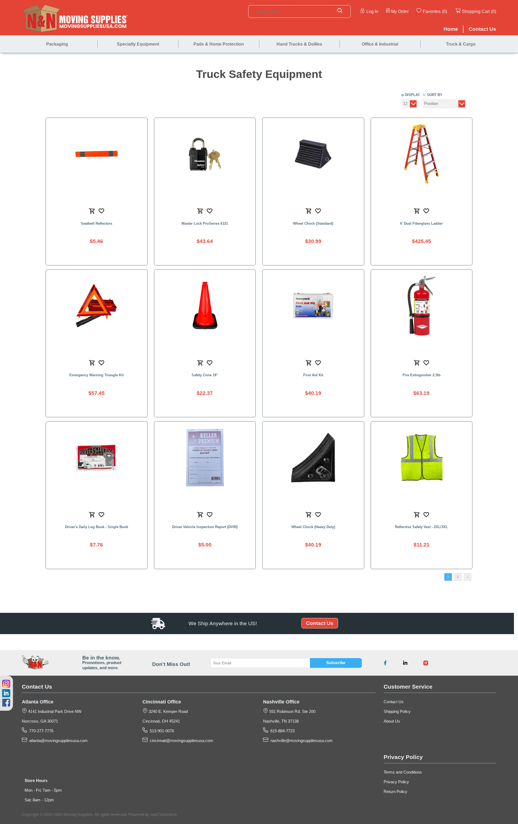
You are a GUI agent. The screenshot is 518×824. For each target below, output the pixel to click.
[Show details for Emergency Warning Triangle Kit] (96, 306)
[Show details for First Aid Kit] (313, 306)
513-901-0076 (161, 731)
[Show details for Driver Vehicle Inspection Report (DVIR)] (204, 458)
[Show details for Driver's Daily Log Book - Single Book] (96, 458)
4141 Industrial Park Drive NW (54, 711)
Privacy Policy (396, 782)
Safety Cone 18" (205, 375)
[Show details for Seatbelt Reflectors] (96, 154)
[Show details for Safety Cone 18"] (204, 306)
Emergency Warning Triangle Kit (96, 375)
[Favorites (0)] (447, 11)
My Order (400, 11)
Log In (372, 11)
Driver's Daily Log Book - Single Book (96, 527)
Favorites (432, 11)
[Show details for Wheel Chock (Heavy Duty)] (313, 458)
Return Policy (395, 791)
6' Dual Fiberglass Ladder (421, 223)
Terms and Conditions (403, 772)
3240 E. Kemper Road (168, 711)
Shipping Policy (397, 711)
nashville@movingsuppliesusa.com (300, 740)
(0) (444, 11)
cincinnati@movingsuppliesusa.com (180, 740)
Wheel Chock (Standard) (313, 223)
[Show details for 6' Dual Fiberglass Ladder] (421, 154)
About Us (392, 721)
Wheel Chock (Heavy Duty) (313, 527)
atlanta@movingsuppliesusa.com (57, 740)
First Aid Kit (313, 375)
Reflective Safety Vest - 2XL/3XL (421, 527)
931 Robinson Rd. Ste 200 (291, 711)
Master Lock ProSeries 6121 (205, 223)
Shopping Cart (476, 11)
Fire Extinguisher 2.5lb (422, 375)
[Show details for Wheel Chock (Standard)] (313, 154)
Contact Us (319, 623)
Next (467, 577)
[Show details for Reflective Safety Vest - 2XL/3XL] (421, 458)
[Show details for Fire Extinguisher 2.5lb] (421, 306)
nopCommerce (164, 814)
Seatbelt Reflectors (96, 223)
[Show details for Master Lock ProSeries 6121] (204, 154)
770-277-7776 (40, 731)
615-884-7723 (281, 731)
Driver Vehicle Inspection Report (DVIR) (205, 527)
